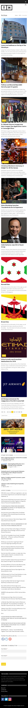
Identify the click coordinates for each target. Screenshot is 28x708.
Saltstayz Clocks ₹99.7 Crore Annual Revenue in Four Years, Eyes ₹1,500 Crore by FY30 (13, 609)
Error (2, 613)
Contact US (3, 689)
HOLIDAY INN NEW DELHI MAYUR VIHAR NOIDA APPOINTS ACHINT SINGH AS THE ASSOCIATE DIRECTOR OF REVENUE (13, 618)
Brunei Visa (5, 322)
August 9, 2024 (6, 474)
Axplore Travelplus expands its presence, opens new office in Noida (13, 478)
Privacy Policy (4, 691)
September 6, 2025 (7, 460)
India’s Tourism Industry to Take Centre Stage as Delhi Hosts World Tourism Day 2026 (13, 519)
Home (16, 15)
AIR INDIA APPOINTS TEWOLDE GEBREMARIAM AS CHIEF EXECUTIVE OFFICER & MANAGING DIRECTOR (14, 524)
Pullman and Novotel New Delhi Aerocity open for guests (11, 86)
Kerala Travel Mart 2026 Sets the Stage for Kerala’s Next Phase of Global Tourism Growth (13, 581)
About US (3, 688)
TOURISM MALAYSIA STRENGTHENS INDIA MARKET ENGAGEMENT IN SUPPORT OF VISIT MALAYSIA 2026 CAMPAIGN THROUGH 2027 (13, 507)
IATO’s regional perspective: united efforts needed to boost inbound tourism (14, 458)
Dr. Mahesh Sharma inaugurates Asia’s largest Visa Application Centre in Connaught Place (13, 126)
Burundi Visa (5, 284)
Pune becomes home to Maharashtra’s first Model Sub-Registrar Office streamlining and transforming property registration (13, 514)
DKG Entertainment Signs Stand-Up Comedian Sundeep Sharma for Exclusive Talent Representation (13, 598)
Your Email (4, 655)
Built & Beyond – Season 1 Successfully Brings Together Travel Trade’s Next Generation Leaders (12, 630)
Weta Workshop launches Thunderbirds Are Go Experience (12, 206)
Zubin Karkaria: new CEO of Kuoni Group (12, 246)
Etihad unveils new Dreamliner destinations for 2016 (11, 360)
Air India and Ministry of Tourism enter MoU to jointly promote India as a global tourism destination (13, 565)
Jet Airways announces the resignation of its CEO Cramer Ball (12, 400)
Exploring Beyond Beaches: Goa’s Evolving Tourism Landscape (16, 464)
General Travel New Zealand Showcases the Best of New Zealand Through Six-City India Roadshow (13, 560)
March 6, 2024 (6, 486)
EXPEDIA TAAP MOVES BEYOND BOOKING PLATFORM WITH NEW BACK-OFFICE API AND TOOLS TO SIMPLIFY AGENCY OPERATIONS (13, 624)
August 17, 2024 (12, 467)
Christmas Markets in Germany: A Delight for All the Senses (12, 167)
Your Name (4, 649)
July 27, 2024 (5, 480)
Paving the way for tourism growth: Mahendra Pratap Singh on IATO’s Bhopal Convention (12, 472)
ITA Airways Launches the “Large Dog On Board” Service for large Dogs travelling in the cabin (12, 542)
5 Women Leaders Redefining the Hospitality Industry (12, 484)
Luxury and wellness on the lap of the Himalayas (13, 46)
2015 (20, 15)
